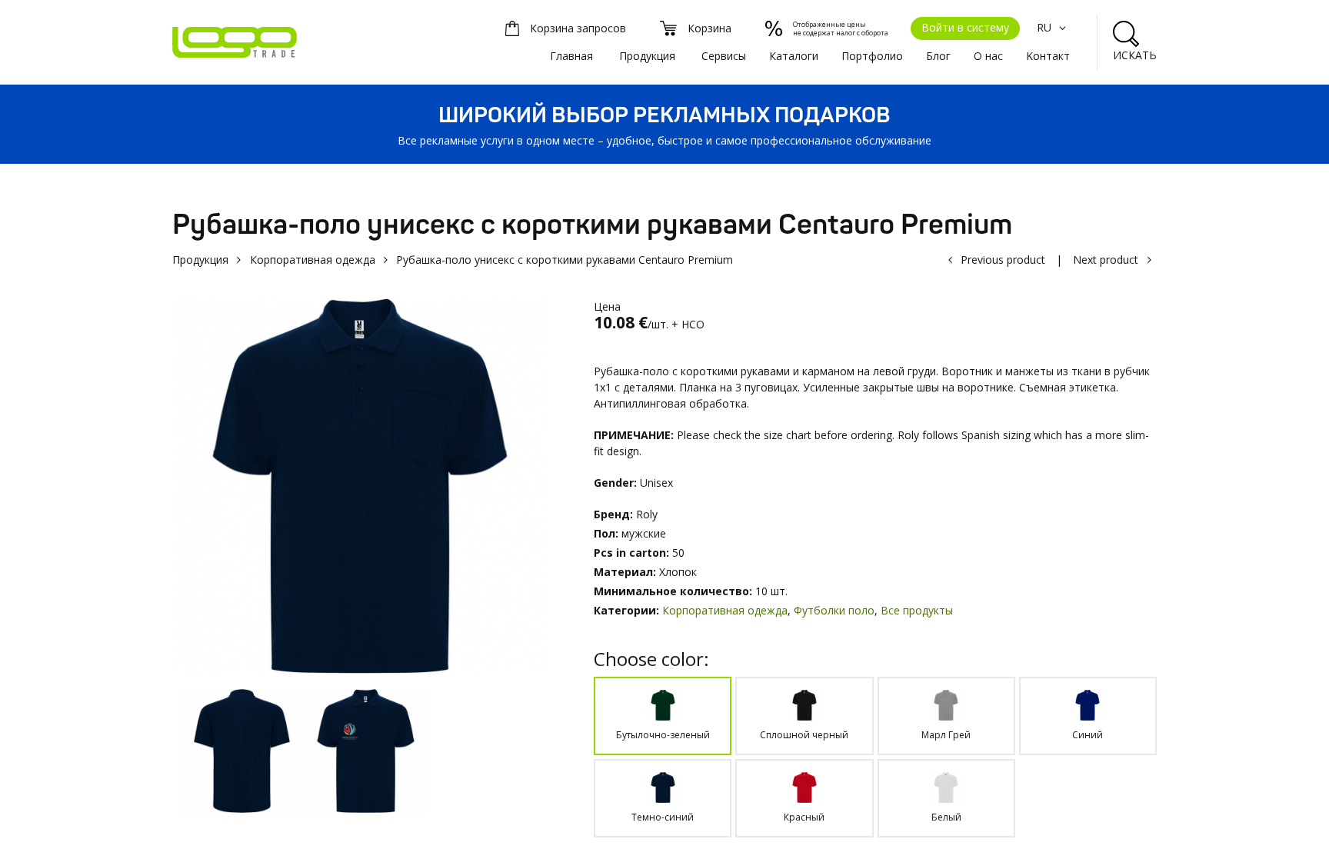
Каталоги (793, 55)
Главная (571, 55)
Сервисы (723, 55)
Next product (1105, 259)
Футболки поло (834, 610)
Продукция (647, 55)
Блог (938, 55)
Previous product (1003, 259)
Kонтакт (1048, 55)
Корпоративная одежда (312, 259)
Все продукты (917, 610)
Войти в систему (965, 27)
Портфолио (872, 55)
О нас (988, 55)
